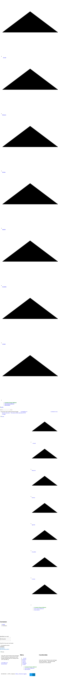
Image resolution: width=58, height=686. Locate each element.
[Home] (2, 416)
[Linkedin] (33, 674)
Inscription (2, 648)
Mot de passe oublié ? (4, 649)
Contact (24, 664)
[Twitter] (31, 674)
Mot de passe (3, 639)
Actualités (24, 663)
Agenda (24, 662)
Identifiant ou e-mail (4, 636)
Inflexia (16, 673)
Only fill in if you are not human (6, 643)
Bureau (24, 660)
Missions (24, 659)
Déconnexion (7, 405)
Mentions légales (23, 673)
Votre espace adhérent (9, 403)
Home (3, 624)
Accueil (24, 658)
